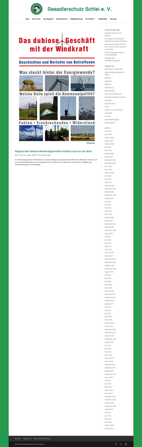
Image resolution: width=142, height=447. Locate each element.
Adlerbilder (102, 19)
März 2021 (108, 249)
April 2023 (108, 182)
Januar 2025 (109, 157)
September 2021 (110, 230)
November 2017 (110, 368)
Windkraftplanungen (44, 155)
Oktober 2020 (109, 265)
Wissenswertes (110, 123)
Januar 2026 (109, 141)
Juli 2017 (108, 380)
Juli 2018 (108, 345)
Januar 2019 (109, 326)
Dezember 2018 (110, 329)
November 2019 (110, 297)
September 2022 (110, 195)
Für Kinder (89, 19)
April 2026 (108, 134)
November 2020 (110, 262)
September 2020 (110, 269)
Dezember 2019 (110, 294)
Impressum (27, 439)
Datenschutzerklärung (42, 439)
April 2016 (108, 422)
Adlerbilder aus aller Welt (114, 69)
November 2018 (110, 333)
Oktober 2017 (109, 371)
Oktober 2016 (109, 403)
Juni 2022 (108, 205)
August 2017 (109, 377)
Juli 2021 (108, 237)
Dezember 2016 (110, 396)
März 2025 (108, 150)
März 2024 (108, 170)
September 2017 (110, 374)
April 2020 (108, 285)
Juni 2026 (108, 131)
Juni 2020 (108, 278)
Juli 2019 (108, 307)
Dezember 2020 (110, 259)
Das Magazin (48, 19)
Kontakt (18, 439)
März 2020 (108, 288)
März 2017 (108, 387)
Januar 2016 (109, 428)
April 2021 (108, 246)
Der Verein (36, 19)
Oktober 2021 (109, 227)
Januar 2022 (109, 221)
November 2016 (110, 400)
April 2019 (108, 317)
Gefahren (108, 84)
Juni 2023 (108, 176)
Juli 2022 (108, 202)
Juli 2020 (108, 275)
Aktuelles (108, 78)
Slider (107, 107)
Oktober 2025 (109, 144)
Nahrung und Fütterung (113, 94)
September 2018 (110, 339)
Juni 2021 (108, 240)
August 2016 (109, 409)
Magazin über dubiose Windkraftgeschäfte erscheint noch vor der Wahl (53, 151)
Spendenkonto (62, 19)
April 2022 (108, 211)
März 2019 (108, 320)
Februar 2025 (109, 154)
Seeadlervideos (110, 104)
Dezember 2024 (110, 160)
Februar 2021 (109, 253)
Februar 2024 (109, 173)
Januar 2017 (109, 393)
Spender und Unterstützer (114, 110)
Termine (108, 116)
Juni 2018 (108, 349)
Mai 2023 (108, 179)
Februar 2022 (109, 218)
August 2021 (109, 234)
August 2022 (109, 198)
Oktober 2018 (109, 336)
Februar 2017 (109, 390)
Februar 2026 (109, 138)
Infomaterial (109, 88)
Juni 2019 (108, 310)
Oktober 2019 (109, 301)
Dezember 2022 (110, 189)
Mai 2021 (108, 243)
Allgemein (108, 81)
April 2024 (108, 166)
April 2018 (108, 355)
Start (27, 19)
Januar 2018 (109, 361)
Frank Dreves (22, 155)
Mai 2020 (108, 281)
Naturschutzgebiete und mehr (115, 97)
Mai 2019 (108, 313)
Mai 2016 (108, 419)
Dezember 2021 (110, 224)
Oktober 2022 (109, 192)
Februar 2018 (109, 358)
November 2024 (110, 163)
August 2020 (109, 272)
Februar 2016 (109, 425)
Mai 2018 (108, 352)
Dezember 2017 (110, 365)
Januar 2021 (109, 256)
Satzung (113, 19)
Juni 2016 (108, 416)
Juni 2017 (108, 384)
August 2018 (109, 342)
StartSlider (108, 113)
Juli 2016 (108, 412)
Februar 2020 (109, 291)
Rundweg (108, 100)
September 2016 (110, 406)
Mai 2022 (108, 208)
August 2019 (109, 304)
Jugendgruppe (110, 91)
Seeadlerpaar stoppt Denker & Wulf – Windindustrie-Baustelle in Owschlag (115, 46)
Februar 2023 (109, 186)
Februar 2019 (109, 323)
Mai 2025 (108, 147)
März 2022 (108, 214)
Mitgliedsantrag (76, 19)
